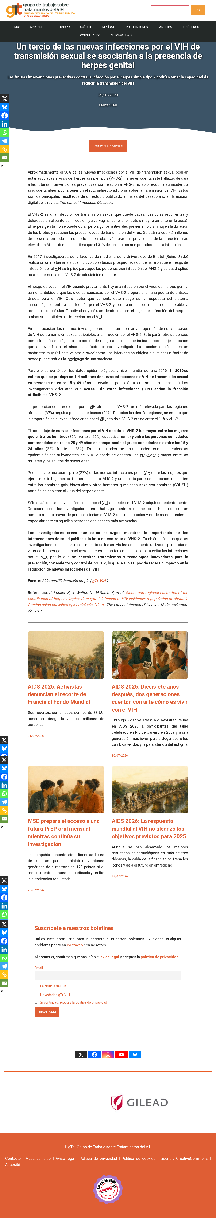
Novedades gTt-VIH (54, 995)
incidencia (179, 184)
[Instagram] (108, 1054)
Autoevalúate (121, 35)
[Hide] (1, 166)
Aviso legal (65, 1158)
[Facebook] (4, 115)
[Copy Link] (4, 149)
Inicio (18, 27)
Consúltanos (90, 35)
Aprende (36, 27)
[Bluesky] (4, 107)
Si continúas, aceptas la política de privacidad (73, 1002)
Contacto (13, 1158)
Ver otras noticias (108, 146)
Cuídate (86, 27)
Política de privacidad (98, 1158)
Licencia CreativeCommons (184, 1158)
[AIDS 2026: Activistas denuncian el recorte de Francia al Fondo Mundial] (66, 676)
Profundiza (61, 27)
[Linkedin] (4, 124)
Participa (165, 27)
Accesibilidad (16, 1164)
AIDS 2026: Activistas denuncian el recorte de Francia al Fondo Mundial (59, 694)
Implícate (109, 27)
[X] (4, 98)
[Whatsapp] (4, 132)
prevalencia (142, 238)
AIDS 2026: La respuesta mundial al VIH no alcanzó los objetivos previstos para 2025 (149, 829)
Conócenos (190, 27)
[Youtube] (121, 1054)
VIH (133, 172)
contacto (75, 945)
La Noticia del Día (52, 986)
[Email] (4, 157)
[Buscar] (198, 10)
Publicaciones (137, 27)
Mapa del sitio (38, 1158)
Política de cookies (138, 1158)
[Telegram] (4, 141)
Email (39, 968)
